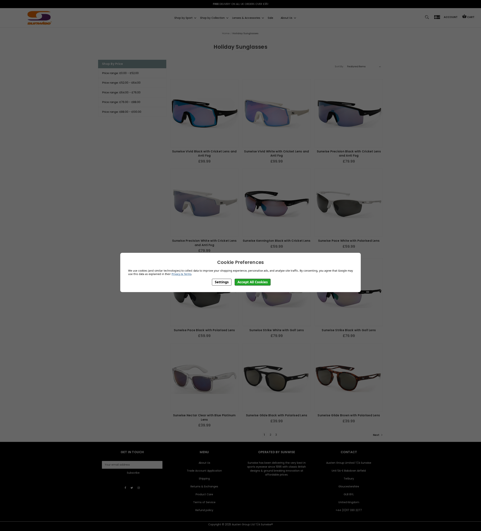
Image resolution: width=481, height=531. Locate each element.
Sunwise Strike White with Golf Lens (276, 330)
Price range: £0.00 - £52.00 (120, 73)
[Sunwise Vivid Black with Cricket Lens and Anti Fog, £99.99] (204, 113)
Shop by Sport (183, 18)
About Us (286, 18)
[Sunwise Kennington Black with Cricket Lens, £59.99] (277, 203)
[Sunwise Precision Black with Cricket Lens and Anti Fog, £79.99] (349, 113)
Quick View (204, 143)
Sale (270, 18)
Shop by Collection (212, 18)
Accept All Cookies (252, 282)
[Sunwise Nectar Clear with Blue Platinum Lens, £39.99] (204, 377)
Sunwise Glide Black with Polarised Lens (276, 415)
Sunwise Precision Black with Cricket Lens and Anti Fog (349, 153)
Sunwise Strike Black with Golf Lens (349, 330)
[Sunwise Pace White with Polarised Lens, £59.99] (349, 203)
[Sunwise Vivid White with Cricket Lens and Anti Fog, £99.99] (277, 113)
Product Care (204, 494)
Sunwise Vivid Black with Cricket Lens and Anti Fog (204, 153)
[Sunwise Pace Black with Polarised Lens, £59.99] (204, 292)
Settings (222, 282)
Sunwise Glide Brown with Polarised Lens (349, 415)
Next (376, 435)
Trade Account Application (204, 471)
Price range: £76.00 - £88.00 (121, 102)
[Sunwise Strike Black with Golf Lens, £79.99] (349, 292)
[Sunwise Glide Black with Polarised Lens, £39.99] (277, 377)
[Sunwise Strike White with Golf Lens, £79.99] (277, 292)
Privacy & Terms (181, 274)
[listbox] (364, 66)
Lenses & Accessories (246, 18)
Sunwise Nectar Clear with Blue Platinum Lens (204, 417)
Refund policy (204, 510)
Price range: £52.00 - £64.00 (121, 83)
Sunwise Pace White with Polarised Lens (349, 241)
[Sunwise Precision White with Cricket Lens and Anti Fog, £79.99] (204, 203)
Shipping (204, 478)
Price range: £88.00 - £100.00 (121, 112)
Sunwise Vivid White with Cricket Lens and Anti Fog (276, 153)
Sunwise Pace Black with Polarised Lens (204, 330)
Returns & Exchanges (204, 486)
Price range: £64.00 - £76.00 (121, 92)
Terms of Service (204, 502)
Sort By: (339, 66)
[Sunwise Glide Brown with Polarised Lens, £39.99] (349, 377)
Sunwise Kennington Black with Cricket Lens (277, 241)
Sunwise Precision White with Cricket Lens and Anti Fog (204, 243)
